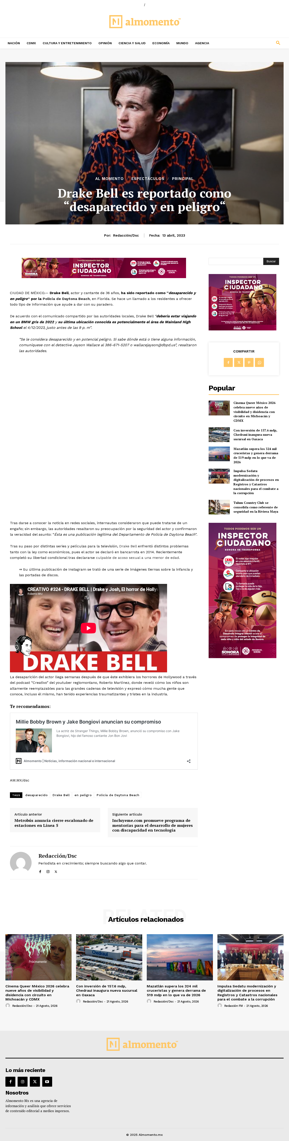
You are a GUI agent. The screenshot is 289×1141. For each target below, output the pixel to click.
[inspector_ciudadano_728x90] (104, 277)
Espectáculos (147, 179)
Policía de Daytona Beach (66, 299)
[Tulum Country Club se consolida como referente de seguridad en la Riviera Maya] (219, 507)
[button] (253, 43)
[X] (56, 870)
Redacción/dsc (126, 235)
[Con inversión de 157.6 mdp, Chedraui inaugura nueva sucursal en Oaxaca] (219, 434)
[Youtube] (47, 1082)
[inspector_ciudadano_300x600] (242, 657)
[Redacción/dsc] (21, 863)
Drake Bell (128, 546)
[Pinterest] (249, 362)
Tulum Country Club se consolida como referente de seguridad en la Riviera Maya (255, 507)
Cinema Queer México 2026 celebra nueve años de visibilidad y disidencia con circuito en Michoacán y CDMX (254, 411)
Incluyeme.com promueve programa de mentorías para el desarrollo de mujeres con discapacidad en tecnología (152, 825)
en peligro (83, 795)
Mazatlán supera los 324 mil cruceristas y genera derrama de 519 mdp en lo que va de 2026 (255, 455)
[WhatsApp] (259, 362)
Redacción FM (233, 1005)
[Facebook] (40, 870)
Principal (183, 179)
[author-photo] (8, 1005)
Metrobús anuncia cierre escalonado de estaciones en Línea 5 (53, 823)
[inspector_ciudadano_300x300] (242, 329)
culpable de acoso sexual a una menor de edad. (139, 558)
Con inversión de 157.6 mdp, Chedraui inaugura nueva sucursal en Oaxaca (255, 434)
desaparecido (36, 795)
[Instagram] (48, 870)
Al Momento (109, 179)
